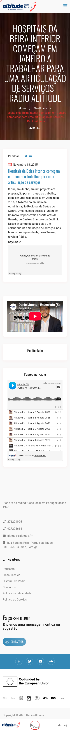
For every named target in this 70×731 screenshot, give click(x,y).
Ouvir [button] (36, 725)
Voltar (36, 128)
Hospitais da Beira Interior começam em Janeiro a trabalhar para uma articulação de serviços (34, 176)
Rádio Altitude (35, 715)
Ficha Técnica (11, 575)
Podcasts (9, 569)
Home (22, 108)
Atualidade (40, 108)
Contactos (9, 587)
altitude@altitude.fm (20, 535)
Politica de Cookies (15, 599)
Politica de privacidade (17, 593)
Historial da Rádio (14, 581)
